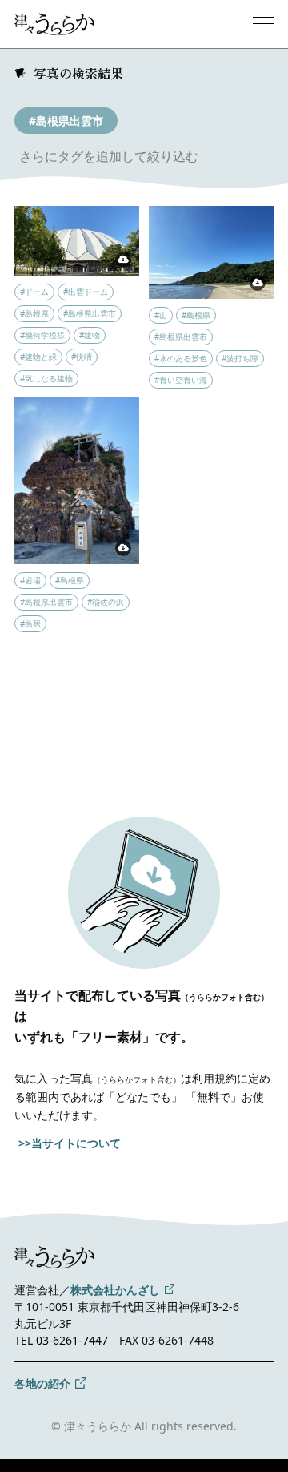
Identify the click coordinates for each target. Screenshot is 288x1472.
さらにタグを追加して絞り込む (108, 156)
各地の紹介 (42, 1383)
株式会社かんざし (115, 1289)
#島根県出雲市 (66, 120)
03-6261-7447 (72, 1340)
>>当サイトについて (69, 1143)
